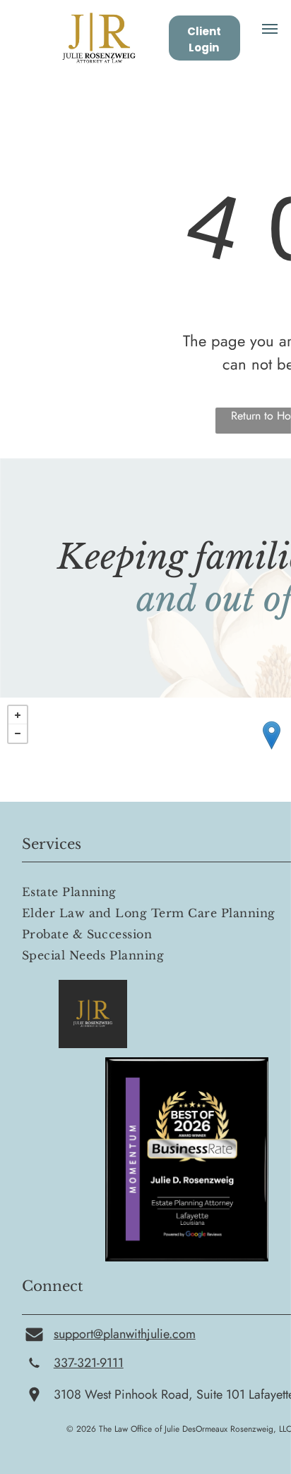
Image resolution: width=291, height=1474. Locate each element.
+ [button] (17, 715)
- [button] (17, 733)
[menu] (270, 29)
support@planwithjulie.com (125, 1334)
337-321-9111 (89, 1363)
